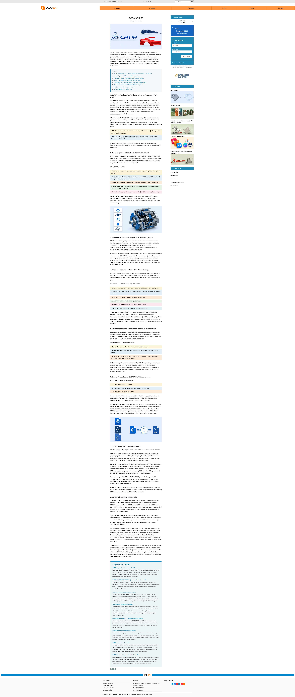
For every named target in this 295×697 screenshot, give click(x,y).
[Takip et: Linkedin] (149, 1)
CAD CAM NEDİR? (175, 90)
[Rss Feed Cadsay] (184, 684)
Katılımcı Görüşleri (179, 63)
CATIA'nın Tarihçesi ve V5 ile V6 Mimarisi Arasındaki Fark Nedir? (133, 73)
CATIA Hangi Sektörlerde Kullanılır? (124, 87)
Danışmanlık (110, 685)
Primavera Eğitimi (174, 185)
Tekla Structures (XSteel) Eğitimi (177, 182)
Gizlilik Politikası (133, 694)
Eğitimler (152, 8)
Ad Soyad (174, 43)
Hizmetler (192, 8)
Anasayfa (117, 8)
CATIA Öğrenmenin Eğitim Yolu (123, 89)
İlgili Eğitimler (177, 168)
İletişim (281, 8)
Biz (224, 8)
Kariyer (110, 688)
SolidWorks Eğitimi (174, 172)
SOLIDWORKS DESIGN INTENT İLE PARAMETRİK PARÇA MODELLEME (181, 152)
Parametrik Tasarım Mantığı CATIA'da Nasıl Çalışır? (129, 78)
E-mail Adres (175, 49)
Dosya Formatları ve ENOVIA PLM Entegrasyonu (128, 85)
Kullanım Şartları (144, 694)
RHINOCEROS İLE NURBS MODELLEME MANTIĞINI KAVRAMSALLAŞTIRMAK (182, 121)
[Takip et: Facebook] (144, 1)
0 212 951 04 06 (107, 1)
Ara (192, 1)
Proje (104, 687)
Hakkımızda (110, 683)
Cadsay (110, 694)
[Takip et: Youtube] (182, 684)
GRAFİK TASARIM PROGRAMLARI (178, 136)
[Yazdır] (114, 669)
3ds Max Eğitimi (174, 179)
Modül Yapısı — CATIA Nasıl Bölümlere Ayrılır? (127, 76)
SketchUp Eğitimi (174, 175)
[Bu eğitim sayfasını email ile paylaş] (111, 669)
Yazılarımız (177, 86)
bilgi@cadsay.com (117, 1)
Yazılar (252, 8)
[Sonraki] (192, 21)
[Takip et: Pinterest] (177, 684)
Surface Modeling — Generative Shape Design (127, 80)
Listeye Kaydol (186, 56)
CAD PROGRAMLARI (175, 105)
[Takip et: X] (146, 1)
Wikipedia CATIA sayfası (122, 539)
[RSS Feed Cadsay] (151, 1)
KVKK (138, 694)
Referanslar (105, 688)
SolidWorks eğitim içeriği (153, 319)
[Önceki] (172, 21)
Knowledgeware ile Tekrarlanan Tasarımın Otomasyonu (130, 82)
